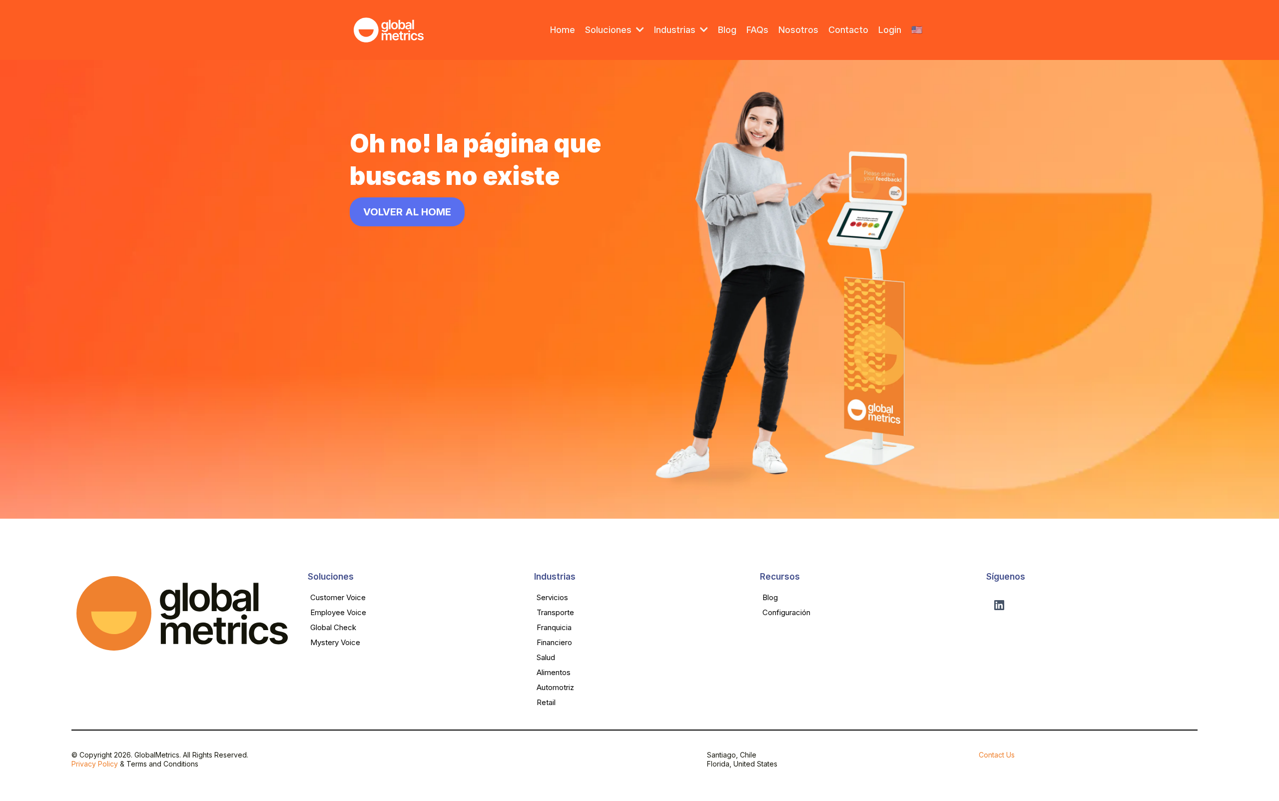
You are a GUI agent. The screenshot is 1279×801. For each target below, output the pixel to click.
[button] (639, 29)
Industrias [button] (676, 29)
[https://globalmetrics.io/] (389, 30)
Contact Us (997, 755)
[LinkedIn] (999, 605)
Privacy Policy (94, 764)
